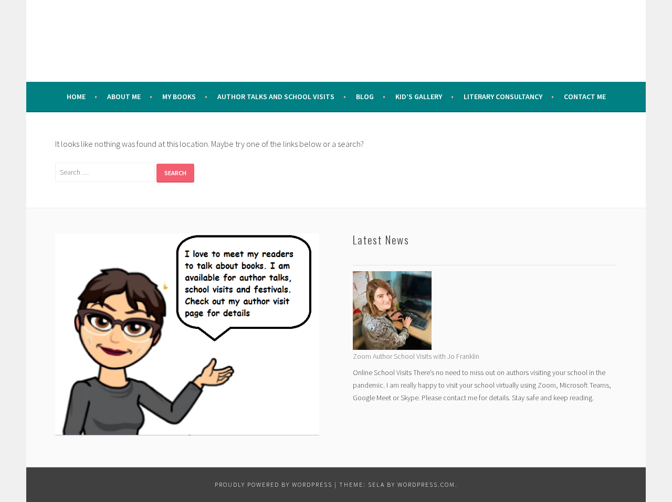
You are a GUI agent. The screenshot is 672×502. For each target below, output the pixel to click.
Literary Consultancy (503, 96)
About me (124, 96)
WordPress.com (426, 484)
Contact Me (585, 96)
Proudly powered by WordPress (273, 484)
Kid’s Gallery (418, 96)
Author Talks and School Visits (275, 96)
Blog (365, 96)
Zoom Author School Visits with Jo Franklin (416, 356)
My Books (179, 96)
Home (76, 96)
